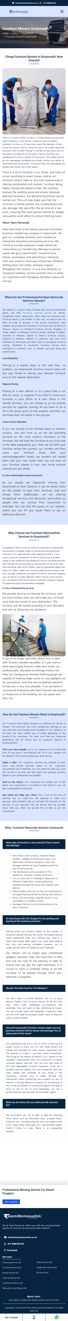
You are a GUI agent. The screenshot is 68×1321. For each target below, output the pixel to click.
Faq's (25, 1300)
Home (5, 33)
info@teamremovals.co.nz (26, 3)
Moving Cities (42, 1272)
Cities (15, 33)
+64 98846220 (49, 3)
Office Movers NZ (44, 1262)
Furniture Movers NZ (11, 1267)
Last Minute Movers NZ (12, 1283)
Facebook (12, 1250)
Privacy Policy (53, 1300)
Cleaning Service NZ (11, 1262)
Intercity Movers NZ (11, 1278)
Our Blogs (32, 1300)
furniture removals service (37, 312)
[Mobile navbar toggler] (62, 11)
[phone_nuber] (34, 1317)
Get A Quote (11, 1317)
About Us (18, 1300)
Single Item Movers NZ (46, 1267)
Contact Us (42, 1300)
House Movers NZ (10, 1272)
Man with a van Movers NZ (14, 1288)
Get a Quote (11, 1201)
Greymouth (27, 33)
